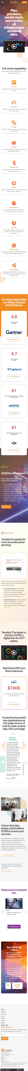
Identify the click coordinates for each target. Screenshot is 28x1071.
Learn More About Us (8, 855)
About (2, 1016)
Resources (3, 1014)
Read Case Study (14, 704)
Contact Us (14, 1065)
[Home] (14, 2)
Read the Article (14, 450)
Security (6, 1065)
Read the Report (14, 413)
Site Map (10, 1065)
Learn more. (7, 607)
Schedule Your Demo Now (17, 985)
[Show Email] (18, 1070)
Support (3, 1023)
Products (3, 1011)
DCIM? (2, 1009)
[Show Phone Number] (20, 1070)
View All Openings (6, 871)
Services (3, 1018)
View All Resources (14, 926)
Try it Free (24, 2)
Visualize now (6, 507)
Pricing (2, 1020)
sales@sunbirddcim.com (5, 1061)
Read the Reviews (14, 339)
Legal (18, 1065)
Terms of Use (15, 1064)
